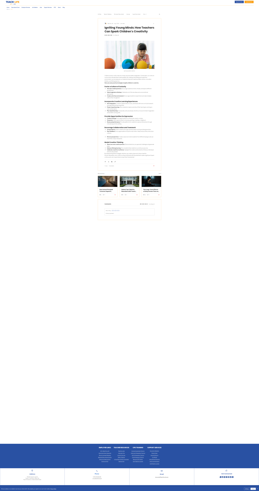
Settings (247, 489)
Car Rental (154, 457)
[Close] (257, 489)
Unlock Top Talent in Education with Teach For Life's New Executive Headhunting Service (129, 190)
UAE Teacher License (154, 463)
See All (160, 173)
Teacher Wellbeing (107, 14)
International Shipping (154, 459)
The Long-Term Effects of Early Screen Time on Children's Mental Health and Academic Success (151, 190)
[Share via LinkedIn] (111, 161)
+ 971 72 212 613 (97, 476)
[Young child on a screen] (151, 181)
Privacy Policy (53, 489)
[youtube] (227, 477)
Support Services (121, 455)
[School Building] (129, 181)
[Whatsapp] (220, 477)
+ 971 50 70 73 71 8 (97, 478)
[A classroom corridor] (107, 181)
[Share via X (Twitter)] (108, 161)
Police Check (154, 453)
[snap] (233, 477)
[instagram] (229, 477)
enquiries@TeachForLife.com (161, 477)
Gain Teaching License (138, 461)
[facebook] (222, 477)
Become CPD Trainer (138, 459)
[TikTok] (231, 477)
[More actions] (153, 23)
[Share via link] (115, 161)
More (144, 14)
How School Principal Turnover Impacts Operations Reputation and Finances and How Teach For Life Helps (106, 190)
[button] (159, 14)
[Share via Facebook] (105, 161)
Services (128, 14)
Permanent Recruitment (119, 14)
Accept (253, 489)
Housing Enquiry (154, 455)
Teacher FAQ (121, 461)
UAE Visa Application (154, 461)
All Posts (99, 14)
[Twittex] (224, 477)
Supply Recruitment (136, 14)
